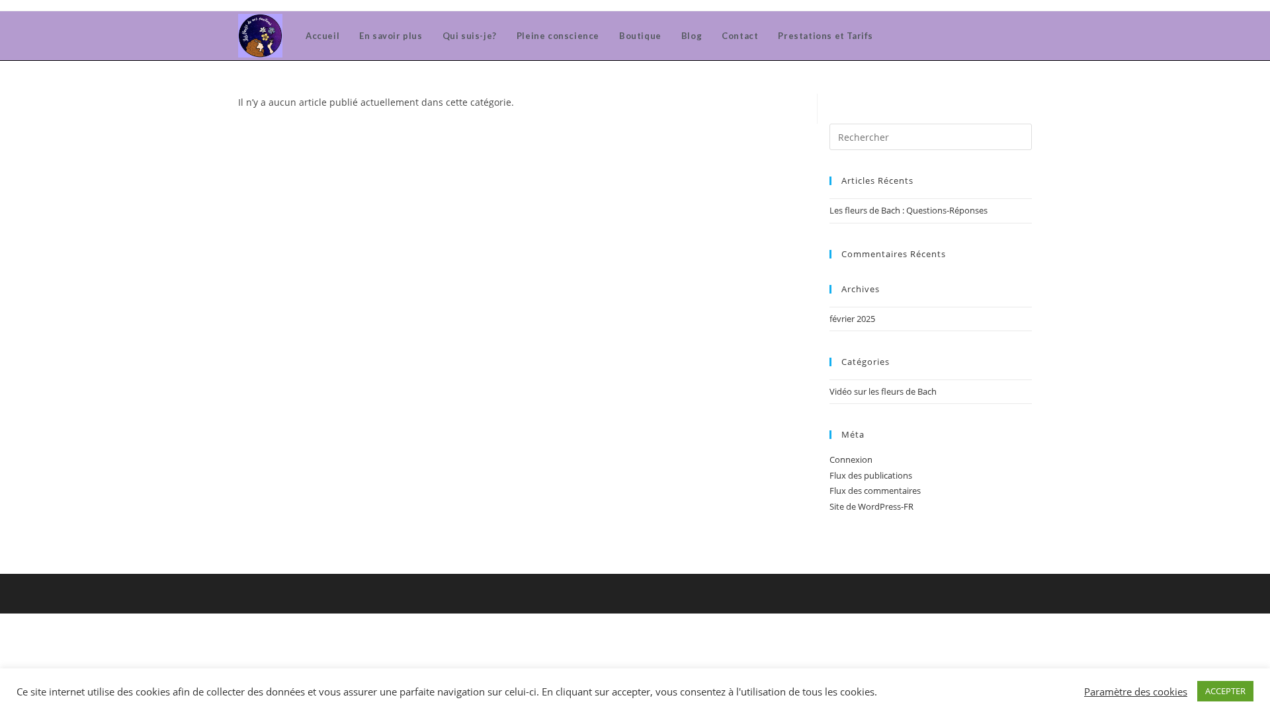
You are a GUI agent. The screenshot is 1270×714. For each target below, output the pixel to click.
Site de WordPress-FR (871, 506)
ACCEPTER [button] (1225, 691)
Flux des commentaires (875, 490)
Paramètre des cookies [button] (1135, 691)
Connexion (850, 459)
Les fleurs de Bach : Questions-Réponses (908, 210)
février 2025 (852, 319)
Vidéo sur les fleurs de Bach (883, 391)
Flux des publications (870, 475)
